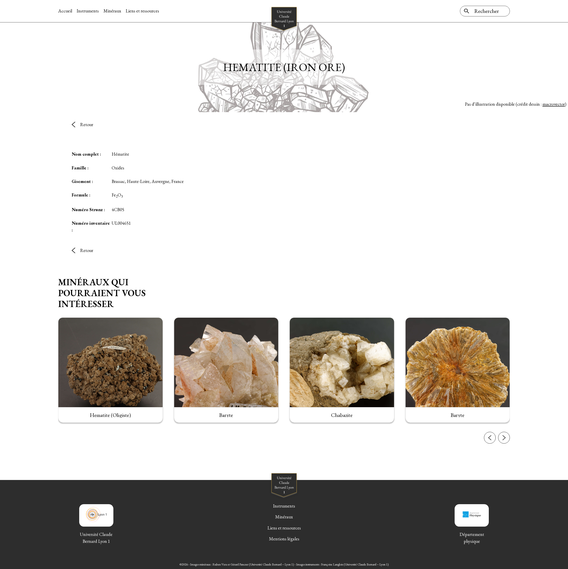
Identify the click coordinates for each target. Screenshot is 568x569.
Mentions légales (284, 539)
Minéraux (112, 11)
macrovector (553, 104)
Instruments (88, 11)
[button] (490, 438)
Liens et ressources (142, 11)
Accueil (65, 11)
